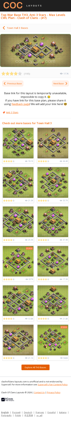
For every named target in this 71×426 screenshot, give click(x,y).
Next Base (58, 83)
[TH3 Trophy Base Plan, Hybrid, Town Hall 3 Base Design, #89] (53, 221)
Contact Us (39, 392)
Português (6, 415)
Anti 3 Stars (12, 112)
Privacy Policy (53, 392)
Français (40, 412)
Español (52, 412)
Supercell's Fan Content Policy (53, 384)
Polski (18, 415)
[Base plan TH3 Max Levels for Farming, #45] (18, 300)
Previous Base (14, 83)
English (5, 412)
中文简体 (28, 415)
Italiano (63, 412)
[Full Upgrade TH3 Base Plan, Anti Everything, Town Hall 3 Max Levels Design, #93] (53, 182)
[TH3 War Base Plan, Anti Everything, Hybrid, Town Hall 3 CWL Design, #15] (53, 143)
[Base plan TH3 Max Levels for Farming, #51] (53, 261)
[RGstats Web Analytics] (7, 400)
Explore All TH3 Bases (35, 367)
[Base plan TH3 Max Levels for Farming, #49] (18, 143)
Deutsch (28, 412)
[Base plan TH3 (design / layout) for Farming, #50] (18, 182)
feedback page (21, 104)
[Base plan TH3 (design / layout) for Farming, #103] (53, 300)
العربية (39, 415)
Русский (16, 412)
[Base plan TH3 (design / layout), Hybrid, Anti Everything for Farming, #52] (18, 221)
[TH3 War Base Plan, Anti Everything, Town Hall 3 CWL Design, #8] (18, 340)
